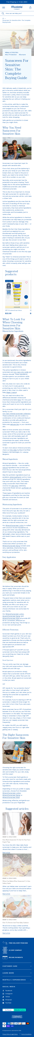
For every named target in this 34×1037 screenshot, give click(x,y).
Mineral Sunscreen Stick (11, 618)
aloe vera (14, 486)
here (19, 400)
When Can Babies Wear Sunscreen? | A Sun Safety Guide (16, 882)
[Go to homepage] (3, 18)
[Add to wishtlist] (26, 282)
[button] (17, 7)
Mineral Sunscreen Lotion (15, 525)
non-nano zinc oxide (21, 372)
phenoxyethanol (15, 477)
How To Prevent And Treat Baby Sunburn (16, 923)
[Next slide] (26, 297)
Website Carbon (19, 1010)
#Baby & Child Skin (9, 837)
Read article (6, 852)
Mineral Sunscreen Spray (11, 546)
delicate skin (14, 424)
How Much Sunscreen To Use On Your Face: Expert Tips (16, 841)
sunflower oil (26, 488)
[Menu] (3, 7)
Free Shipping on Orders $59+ (17, 2)
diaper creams (11, 392)
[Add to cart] (26, 303)
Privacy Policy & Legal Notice (10, 1034)
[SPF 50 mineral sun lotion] (17, 294)
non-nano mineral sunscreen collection (16, 413)
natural (5, 467)
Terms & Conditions (26, 1034)
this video (13, 450)
